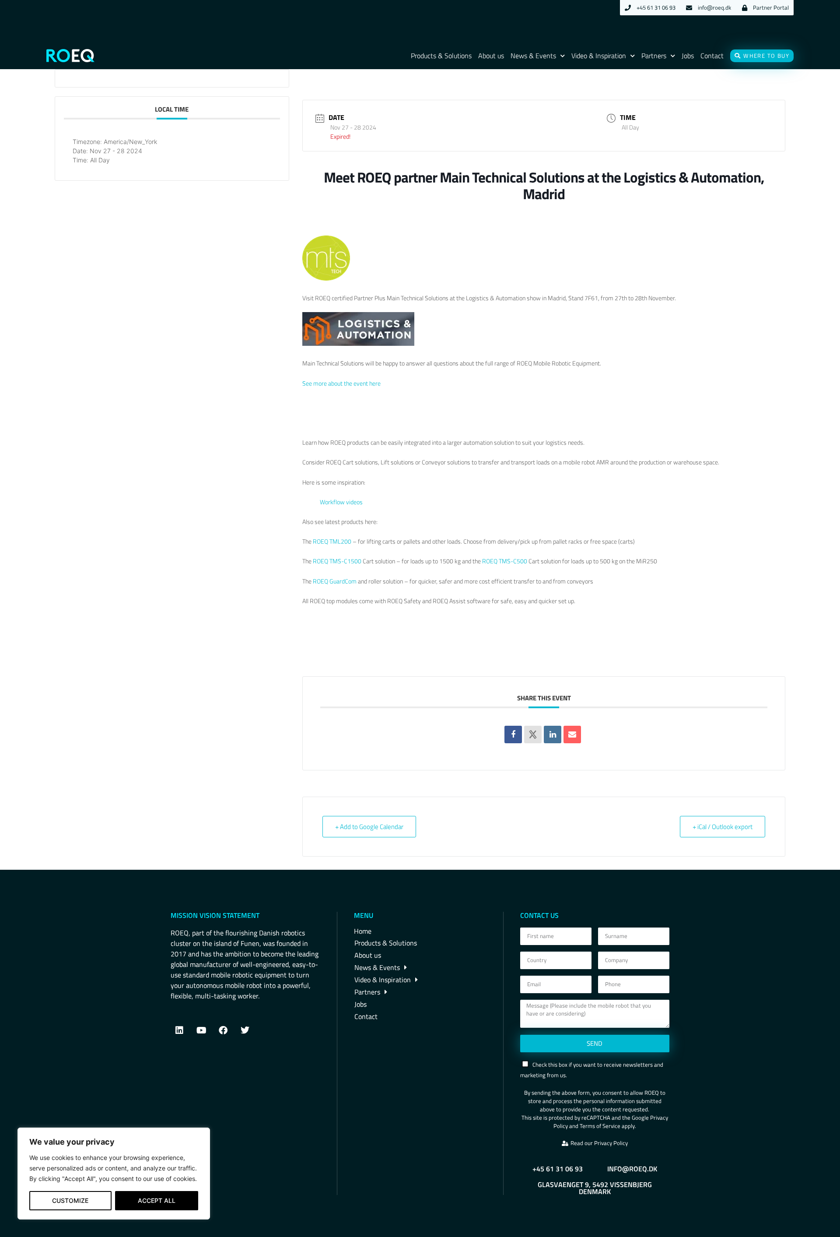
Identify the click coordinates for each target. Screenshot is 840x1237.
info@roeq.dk (632, 1168)
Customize (70, 1200)
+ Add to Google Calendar (369, 827)
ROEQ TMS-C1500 (338, 561)
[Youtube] (201, 1030)
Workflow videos (341, 501)
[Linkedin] (552, 734)
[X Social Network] (533, 734)
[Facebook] (223, 1030)
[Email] (572, 734)
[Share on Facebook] (513, 734)
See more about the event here (341, 383)
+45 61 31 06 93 (557, 1168)
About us (491, 55)
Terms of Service (600, 1125)
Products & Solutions (441, 55)
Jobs (688, 55)
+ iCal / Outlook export (722, 827)
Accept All (156, 1200)
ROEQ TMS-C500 (504, 561)
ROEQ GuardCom (335, 581)
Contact (712, 55)
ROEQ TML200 (332, 541)
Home (362, 931)
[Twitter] (245, 1030)
